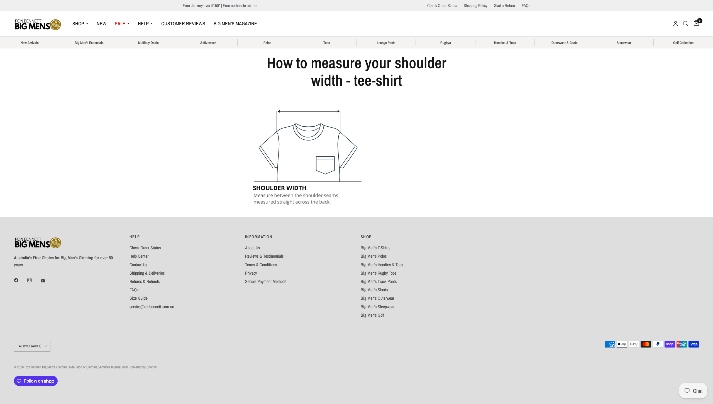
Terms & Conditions (261, 265)
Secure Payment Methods (265, 281)
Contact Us (138, 265)
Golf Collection (683, 43)
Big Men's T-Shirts (375, 248)
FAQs (526, 5)
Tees (326, 43)
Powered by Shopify (143, 366)
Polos (267, 43)
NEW (101, 23)
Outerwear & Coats (564, 43)
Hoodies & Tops (505, 43)
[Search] (685, 23)
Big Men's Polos (374, 256)
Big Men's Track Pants (379, 281)
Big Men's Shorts (374, 290)
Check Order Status (442, 5)
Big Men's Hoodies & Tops (382, 265)
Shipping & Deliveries (147, 273)
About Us (252, 248)
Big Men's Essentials (89, 43)
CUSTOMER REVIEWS (183, 23)
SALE (120, 23)
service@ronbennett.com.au (152, 307)
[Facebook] (20, 280)
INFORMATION (258, 237)
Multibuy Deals (148, 43)
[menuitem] (80, 24)
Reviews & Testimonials (264, 256)
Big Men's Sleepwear (377, 307)
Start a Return (504, 5)
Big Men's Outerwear (377, 298)
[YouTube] (47, 281)
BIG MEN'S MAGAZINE (235, 23)
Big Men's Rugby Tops (378, 273)
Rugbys (445, 43)
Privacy (251, 273)
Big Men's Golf (372, 315)
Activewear (208, 43)
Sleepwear (624, 43)
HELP (143, 23)
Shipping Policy (475, 5)
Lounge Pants (386, 43)
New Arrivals (30, 43)
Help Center (139, 256)
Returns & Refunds (145, 281)
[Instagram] (33, 280)
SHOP (78, 23)
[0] (695, 23)
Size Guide (139, 298)
